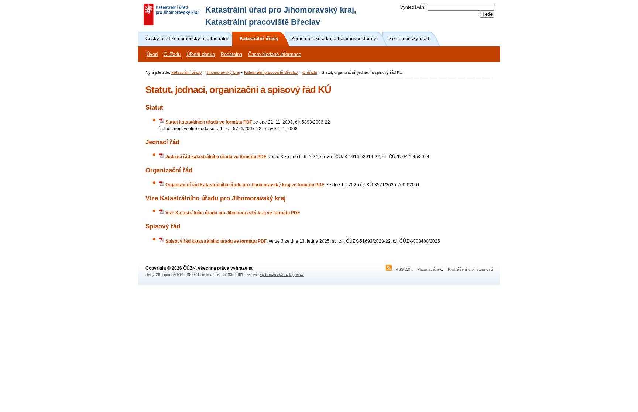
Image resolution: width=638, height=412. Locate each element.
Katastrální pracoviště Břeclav (271, 72)
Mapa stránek (429, 269)
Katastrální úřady (186, 72)
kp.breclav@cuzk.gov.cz (282, 274)
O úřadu (172, 54)
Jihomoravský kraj (223, 72)
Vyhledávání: (413, 7)
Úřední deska (200, 54)
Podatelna (231, 54)
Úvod (152, 54)
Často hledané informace (274, 54)
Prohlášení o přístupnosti (470, 269)
